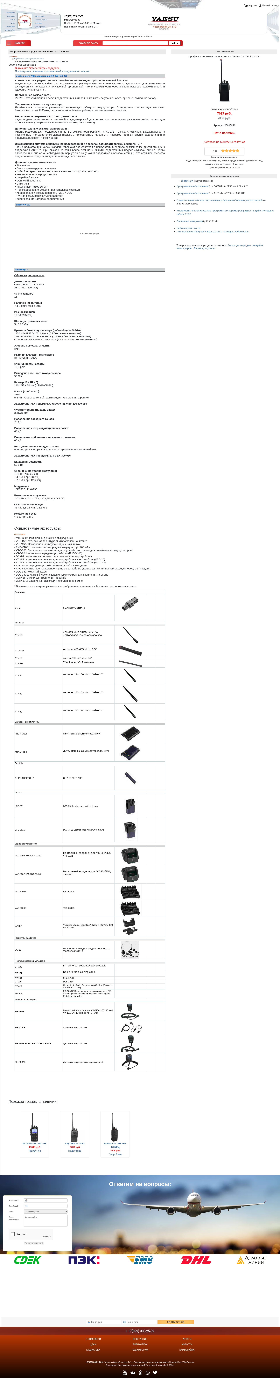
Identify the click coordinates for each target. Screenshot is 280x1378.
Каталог (14, 56)
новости (186, 1344)
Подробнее (34, 1150)
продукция (140, 1339)
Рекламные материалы (189, 221)
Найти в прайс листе (188, 228)
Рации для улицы (204, 248)
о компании (93, 1339)
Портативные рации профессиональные (29, 59)
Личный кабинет (270, 5)
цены (93, 1344)
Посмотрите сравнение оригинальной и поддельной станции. (52, 71)
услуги (186, 1339)
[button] (18, 44)
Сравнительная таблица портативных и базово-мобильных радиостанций (219, 200)
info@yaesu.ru (72, 19)
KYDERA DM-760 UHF (34, 1143)
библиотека (140, 1344)
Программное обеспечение (192, 186)
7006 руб (115, 1150)
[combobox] (135, 43)
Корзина (253, 5)
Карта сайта (186, 1349)
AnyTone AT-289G (75, 1143)
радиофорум (140, 1349)
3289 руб (75, 1147)
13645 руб (34, 1147)
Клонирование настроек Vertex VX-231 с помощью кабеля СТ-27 (212, 231)
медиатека (93, 1349)
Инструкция (187, 181)
